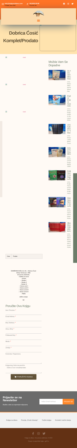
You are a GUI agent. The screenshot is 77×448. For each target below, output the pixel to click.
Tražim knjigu (46, 420)
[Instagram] (68, 4)
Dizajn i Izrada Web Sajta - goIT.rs (38, 441)
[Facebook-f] (33, 433)
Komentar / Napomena (13, 354)
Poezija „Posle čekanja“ (29, 420)
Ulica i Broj (9, 329)
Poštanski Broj (11, 335)
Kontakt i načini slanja (63, 420)
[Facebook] (64, 4)
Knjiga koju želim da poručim (15, 365)
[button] (38, 20)
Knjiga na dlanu (11, 420)
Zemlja (8, 347)
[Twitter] (72, 4)
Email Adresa (10, 316)
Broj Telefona (10, 323)
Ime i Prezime (10, 310)
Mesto (8, 341)
